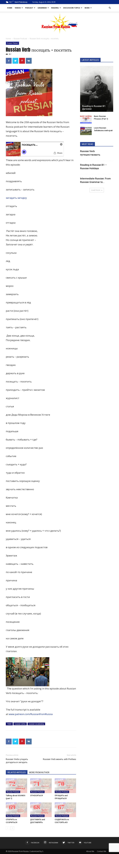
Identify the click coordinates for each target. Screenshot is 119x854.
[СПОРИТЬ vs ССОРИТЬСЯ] (16, 809)
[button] (109, 8)
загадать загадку (16, 197)
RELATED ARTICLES (17, 772)
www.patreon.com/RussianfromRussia (31, 714)
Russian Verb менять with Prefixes (59, 759)
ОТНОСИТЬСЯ (36, 795)
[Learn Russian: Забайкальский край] (86, 130)
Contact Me (101, 851)
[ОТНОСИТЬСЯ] (41, 785)
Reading (55, 8)
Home (9, 8)
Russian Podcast (20, 38)
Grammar (42, 8)
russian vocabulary (36, 724)
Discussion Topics (71, 8)
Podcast (29, 8)
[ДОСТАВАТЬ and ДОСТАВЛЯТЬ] (41, 809)
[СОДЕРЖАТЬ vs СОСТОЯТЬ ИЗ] (65, 809)
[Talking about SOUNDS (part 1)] (16, 785)
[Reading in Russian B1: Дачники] (96, 89)
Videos (18, 8)
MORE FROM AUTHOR (39, 772)
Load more (95, 190)
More (87, 8)
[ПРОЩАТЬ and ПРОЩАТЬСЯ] (65, 785)
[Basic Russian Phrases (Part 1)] (86, 119)
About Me (90, 851)
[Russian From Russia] (59, 23)
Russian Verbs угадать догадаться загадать (17, 761)
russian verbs (20, 724)
